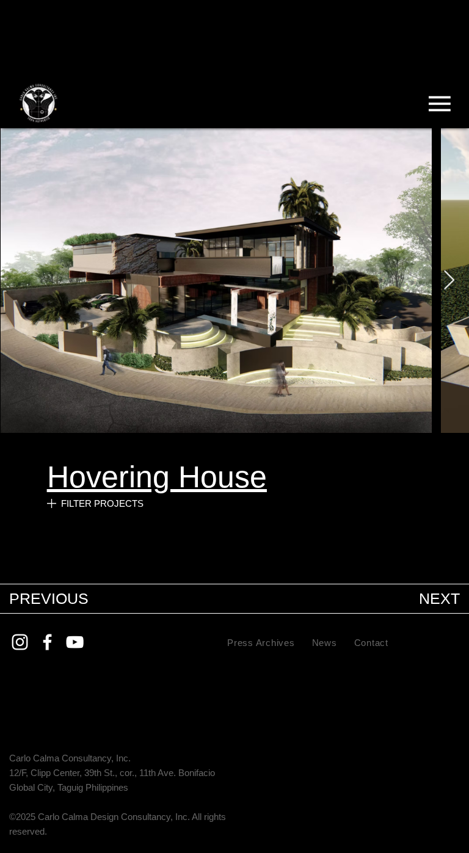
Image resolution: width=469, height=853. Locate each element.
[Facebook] (47, 642)
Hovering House (157, 477)
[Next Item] (449, 280)
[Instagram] (20, 642)
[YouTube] (74, 642)
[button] (303, 560)
